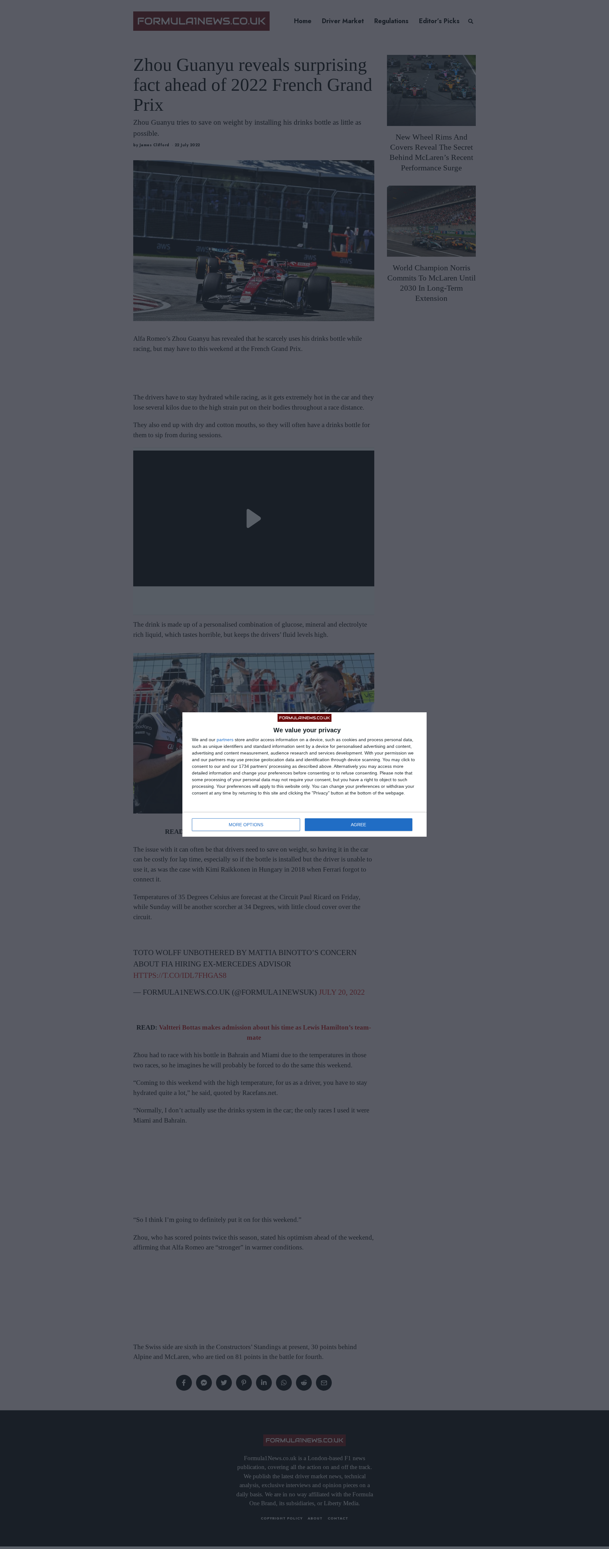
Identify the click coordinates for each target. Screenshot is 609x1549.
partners (225, 739)
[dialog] (304, 774)
